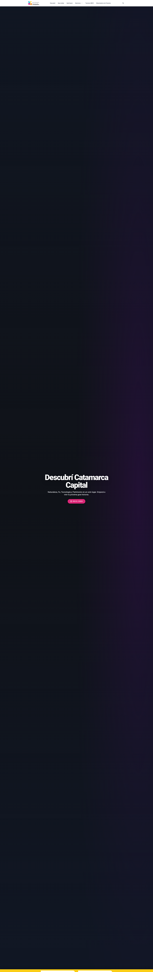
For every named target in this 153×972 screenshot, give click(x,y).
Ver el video (76, 501)
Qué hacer (70, 3)
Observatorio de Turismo (103, 3)
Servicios (79, 3)
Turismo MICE (89, 3)
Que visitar (61, 3)
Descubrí (52, 3)
